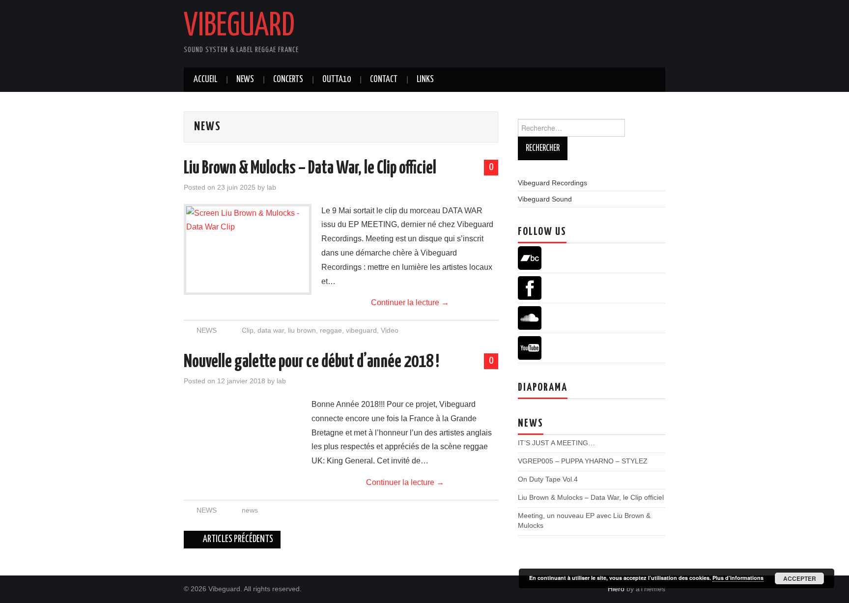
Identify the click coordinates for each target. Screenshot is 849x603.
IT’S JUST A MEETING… (556, 443)
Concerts (288, 79)
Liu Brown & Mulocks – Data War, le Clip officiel (310, 168)
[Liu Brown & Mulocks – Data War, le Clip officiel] (247, 249)
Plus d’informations (738, 577)
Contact (383, 79)
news (245, 79)
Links (425, 79)
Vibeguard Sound (545, 199)
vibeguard (361, 330)
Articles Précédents (237, 539)
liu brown (302, 330)
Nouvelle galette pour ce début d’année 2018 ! (311, 362)
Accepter (799, 578)
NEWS (207, 330)
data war (270, 330)
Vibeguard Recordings (552, 183)
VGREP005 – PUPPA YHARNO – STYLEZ (583, 461)
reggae (331, 330)
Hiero (616, 589)
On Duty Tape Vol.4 (548, 479)
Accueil (205, 79)
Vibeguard (239, 26)
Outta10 (336, 79)
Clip (248, 330)
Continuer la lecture (410, 302)
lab (271, 187)
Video (389, 330)
